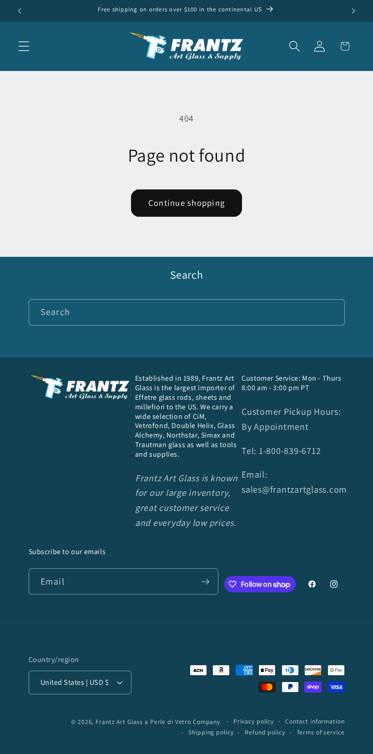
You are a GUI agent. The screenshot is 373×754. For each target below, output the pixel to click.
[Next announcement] (353, 11)
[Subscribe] (205, 581)
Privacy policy (253, 721)
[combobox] (186, 312)
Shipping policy (210, 732)
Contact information (315, 721)
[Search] (331, 312)
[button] (23, 46)
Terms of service (321, 732)
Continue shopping (186, 202)
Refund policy (265, 732)
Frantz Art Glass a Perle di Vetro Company (158, 722)
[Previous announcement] (20, 11)
